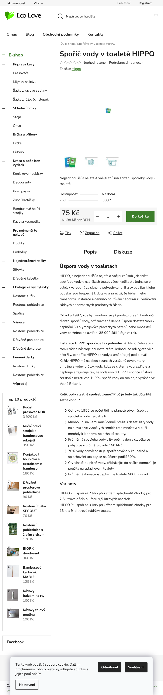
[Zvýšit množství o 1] (118, 216)
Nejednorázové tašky (29, 260)
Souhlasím (136, 667)
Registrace (145, 3)
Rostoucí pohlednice (28, 304)
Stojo (17, 117)
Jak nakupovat (16, 3)
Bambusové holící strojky (26, 210)
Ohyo (17, 125)
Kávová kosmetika (26, 221)
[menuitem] (11, 34)
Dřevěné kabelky (26, 278)
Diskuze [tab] (123, 251)
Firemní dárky (24, 357)
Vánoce (19, 322)
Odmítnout (109, 667)
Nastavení (27, 684)
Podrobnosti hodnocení (126, 62)
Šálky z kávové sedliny (30, 90)
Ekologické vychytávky (31, 287)
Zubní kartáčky (24, 200)
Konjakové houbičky (28, 173)
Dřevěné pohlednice (28, 339)
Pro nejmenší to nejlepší (25, 232)
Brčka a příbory (25, 134)
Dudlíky (19, 243)
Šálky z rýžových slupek (31, 99)
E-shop (16, 55)
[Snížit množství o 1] (97, 216)
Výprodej (20, 383)
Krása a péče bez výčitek (26, 163)
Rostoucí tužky (24, 296)
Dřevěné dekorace (27, 348)
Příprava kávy (23, 64)
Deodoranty (22, 182)
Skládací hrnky (24, 108)
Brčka (17, 143)
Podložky (20, 252)
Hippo (76, 68)
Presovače (21, 73)
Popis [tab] (90, 251)
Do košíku (140, 216)
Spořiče (18, 313)
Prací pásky (21, 191)
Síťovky (18, 269)
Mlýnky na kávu (24, 81)
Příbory (18, 152)
